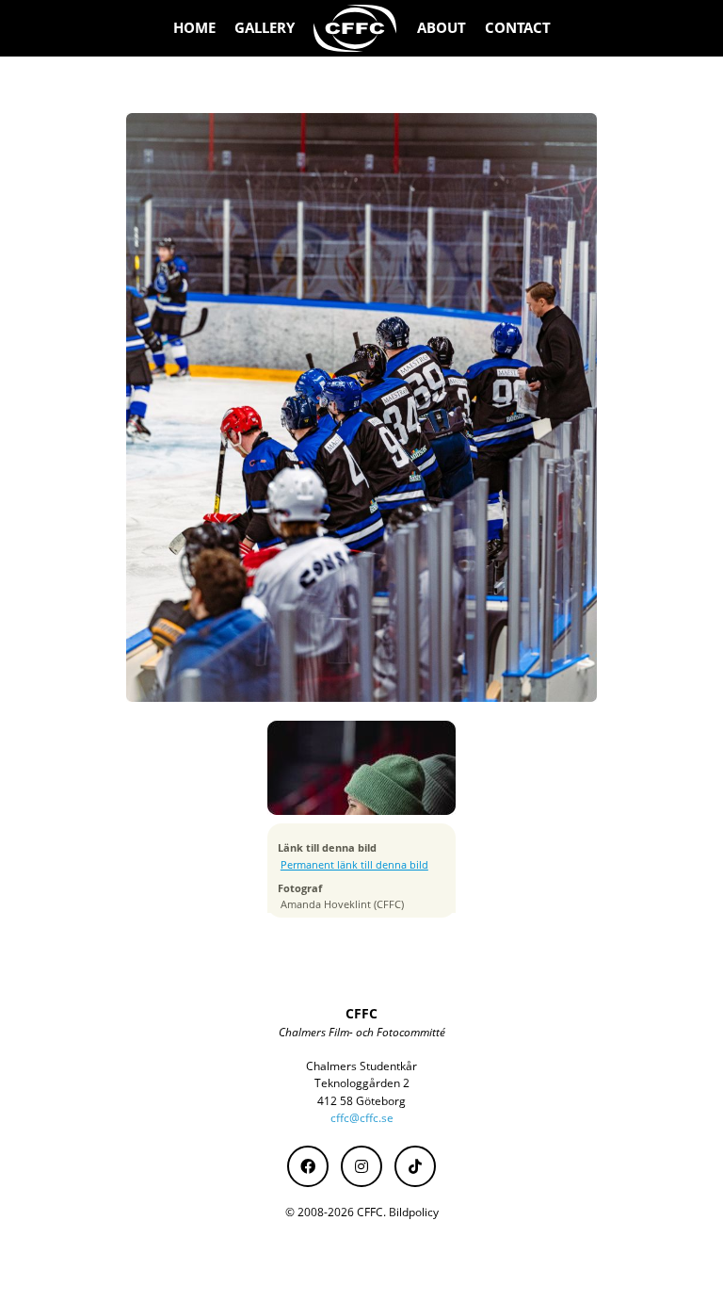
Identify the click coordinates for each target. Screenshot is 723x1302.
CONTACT (518, 28)
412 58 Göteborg (361, 1101)
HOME (194, 28)
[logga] (355, 28)
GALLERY (264, 28)
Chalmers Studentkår (361, 1066)
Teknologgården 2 (362, 1083)
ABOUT (441, 28)
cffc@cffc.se (362, 1118)
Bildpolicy (414, 1212)
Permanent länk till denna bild (354, 864)
